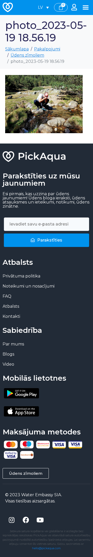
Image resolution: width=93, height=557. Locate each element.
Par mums (13, 344)
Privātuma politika (21, 276)
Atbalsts (11, 306)
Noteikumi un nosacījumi (29, 286)
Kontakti (11, 316)
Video (8, 364)
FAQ (7, 296)
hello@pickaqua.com (46, 548)
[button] (86, 7)
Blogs (8, 354)
